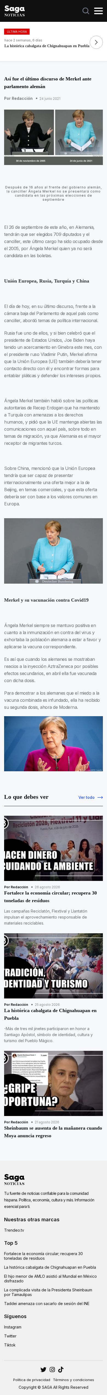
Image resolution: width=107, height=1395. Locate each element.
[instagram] (43, 1369)
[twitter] (52, 1369)
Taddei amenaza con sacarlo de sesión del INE (46, 1303)
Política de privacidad (31, 1380)
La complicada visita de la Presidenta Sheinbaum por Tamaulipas (48, 1292)
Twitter (10, 1336)
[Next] (96, 42)
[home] (14, 10)
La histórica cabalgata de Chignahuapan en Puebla (50, 1267)
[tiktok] (60, 1369)
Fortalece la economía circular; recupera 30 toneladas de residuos (43, 1256)
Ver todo (86, 797)
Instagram (12, 1327)
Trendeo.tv (14, 1230)
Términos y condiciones (73, 1380)
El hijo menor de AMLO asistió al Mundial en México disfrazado (50, 1278)
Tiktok (10, 1345)
